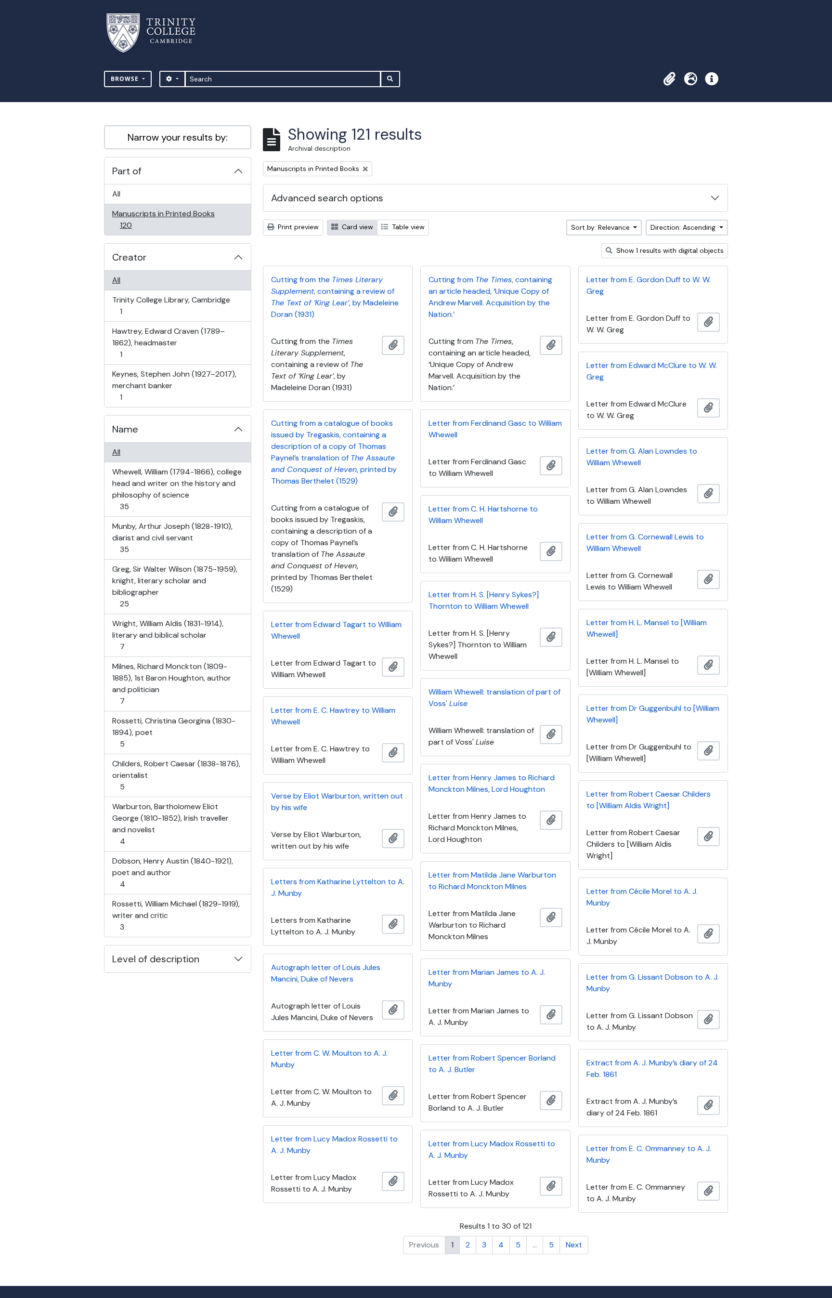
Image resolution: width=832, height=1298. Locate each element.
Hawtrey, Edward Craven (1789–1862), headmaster (168, 342)
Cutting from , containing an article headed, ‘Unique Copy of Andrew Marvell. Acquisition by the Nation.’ (490, 297)
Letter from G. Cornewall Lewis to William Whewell (645, 542)
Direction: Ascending (683, 227)
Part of (127, 171)
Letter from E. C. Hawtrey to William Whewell (333, 716)
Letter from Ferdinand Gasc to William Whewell (495, 429)
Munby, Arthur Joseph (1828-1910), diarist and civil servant (172, 537)
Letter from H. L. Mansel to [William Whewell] (646, 628)
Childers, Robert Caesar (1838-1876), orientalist (176, 775)
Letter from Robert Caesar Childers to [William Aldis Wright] (648, 800)
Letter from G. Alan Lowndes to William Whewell (641, 457)
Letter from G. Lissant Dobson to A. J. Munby (652, 983)
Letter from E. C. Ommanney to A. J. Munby (648, 1154)
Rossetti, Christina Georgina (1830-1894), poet (173, 732)
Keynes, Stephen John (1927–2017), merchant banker (174, 385)
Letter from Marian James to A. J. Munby (487, 978)
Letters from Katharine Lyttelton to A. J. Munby (337, 887)
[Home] (157, 33)
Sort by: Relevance (601, 227)
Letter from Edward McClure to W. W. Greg (651, 371)
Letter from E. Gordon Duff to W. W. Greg (648, 285)
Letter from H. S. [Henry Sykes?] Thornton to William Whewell (484, 600)
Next (574, 1245)
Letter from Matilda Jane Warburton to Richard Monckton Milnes (492, 881)
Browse (126, 79)
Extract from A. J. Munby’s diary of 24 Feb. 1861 (652, 1068)
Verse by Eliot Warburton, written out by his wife (337, 802)
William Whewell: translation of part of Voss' (494, 697)
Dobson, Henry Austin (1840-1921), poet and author (172, 872)
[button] (669, 79)
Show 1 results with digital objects (669, 250)
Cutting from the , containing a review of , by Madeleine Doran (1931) (335, 297)
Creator (129, 257)
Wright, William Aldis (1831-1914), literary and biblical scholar (167, 635)
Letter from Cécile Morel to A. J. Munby (642, 897)
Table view (407, 227)
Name (125, 429)
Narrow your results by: (178, 137)
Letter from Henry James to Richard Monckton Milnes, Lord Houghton (492, 783)
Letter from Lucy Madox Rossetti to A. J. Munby (334, 1144)
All (116, 194)
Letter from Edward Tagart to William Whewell (336, 630)
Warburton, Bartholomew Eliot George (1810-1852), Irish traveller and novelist (170, 823)
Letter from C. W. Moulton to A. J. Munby (329, 1059)
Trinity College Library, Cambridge (171, 305)
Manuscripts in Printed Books (163, 219)
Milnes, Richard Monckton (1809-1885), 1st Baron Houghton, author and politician (171, 683)
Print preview (297, 227)
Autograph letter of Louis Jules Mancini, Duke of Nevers (325, 973)
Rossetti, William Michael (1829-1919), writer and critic (176, 915)
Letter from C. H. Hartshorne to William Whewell (483, 514)
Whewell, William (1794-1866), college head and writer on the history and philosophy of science (177, 488)
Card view (356, 227)
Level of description (155, 959)
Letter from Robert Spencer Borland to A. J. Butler (492, 1064)
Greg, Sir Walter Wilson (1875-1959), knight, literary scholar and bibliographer (174, 586)
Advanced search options (327, 198)
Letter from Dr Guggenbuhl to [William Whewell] (652, 714)
